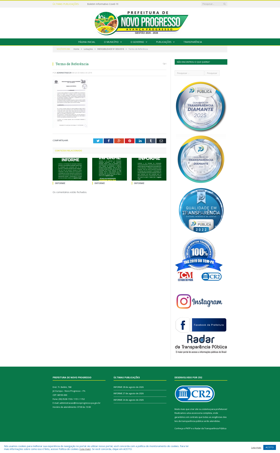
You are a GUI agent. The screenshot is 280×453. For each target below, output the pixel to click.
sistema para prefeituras (214, 409)
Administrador (64, 72)
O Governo (137, 41)
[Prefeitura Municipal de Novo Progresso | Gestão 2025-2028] (140, 22)
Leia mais (85, 448)
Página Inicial (86, 41)
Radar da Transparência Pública (210, 428)
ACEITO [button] (270, 447)
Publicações (163, 41)
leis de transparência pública (189, 421)
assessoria (196, 413)
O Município (111, 41)
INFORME (92, 4)
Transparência (192, 41)
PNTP (188, 428)
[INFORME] (70, 169)
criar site (194, 409)
